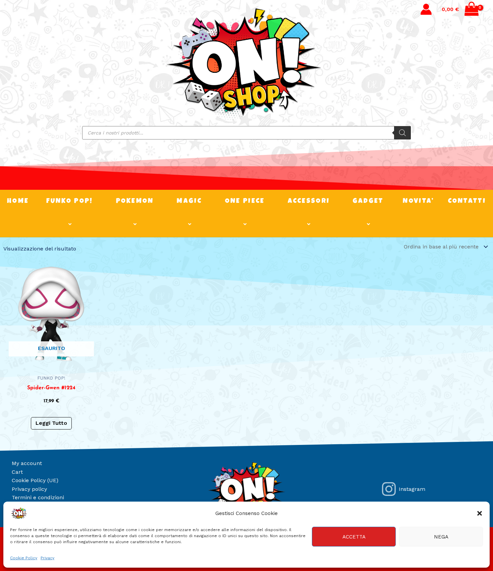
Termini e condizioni (38, 497)
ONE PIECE (245, 201)
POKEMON (135, 201)
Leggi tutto (51, 423)
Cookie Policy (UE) (35, 480)
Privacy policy (29, 489)
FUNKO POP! (69, 201)
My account (27, 463)
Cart (17, 472)
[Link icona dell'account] (426, 9)
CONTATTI (467, 201)
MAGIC (189, 201)
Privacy (47, 558)
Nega (441, 537)
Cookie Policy (23, 558)
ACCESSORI (309, 201)
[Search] (402, 132)
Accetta (354, 537)
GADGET (368, 201)
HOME (18, 201)
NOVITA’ (418, 201)
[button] (479, 513)
